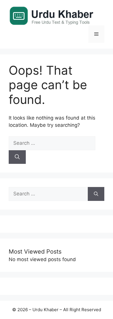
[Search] (17, 157)
